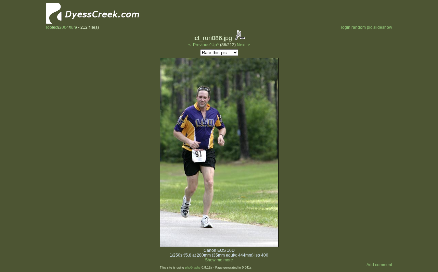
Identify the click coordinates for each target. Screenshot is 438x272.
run (73, 27)
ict (56, 27)
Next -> (243, 44)
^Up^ (214, 44)
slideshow (382, 27)
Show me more (219, 260)
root (49, 27)
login (345, 27)
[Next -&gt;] (219, 245)
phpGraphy (193, 267)
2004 (64, 27)
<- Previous (198, 44)
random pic (361, 27)
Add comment (379, 264)
